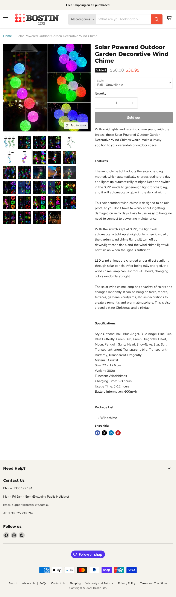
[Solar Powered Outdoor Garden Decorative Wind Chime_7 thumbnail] (55, 157)
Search (13, 583)
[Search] (156, 19)
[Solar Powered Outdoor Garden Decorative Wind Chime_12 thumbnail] (40, 157)
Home (7, 36)
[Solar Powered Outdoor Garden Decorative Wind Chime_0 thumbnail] (10, 142)
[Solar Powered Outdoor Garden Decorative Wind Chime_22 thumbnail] (70, 202)
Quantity (100, 93)
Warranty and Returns (99, 583)
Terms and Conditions (153, 583)
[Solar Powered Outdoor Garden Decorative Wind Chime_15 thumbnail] (40, 187)
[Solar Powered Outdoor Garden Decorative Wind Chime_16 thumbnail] (55, 187)
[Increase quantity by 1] (132, 103)
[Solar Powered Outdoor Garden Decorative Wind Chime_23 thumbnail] (10, 217)
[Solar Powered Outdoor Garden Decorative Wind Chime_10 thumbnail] (55, 172)
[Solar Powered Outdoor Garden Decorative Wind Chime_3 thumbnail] (10, 157)
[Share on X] (104, 432)
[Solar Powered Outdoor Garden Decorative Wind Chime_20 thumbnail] (40, 202)
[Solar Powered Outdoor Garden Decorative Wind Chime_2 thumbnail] (70, 142)
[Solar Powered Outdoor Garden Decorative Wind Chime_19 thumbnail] (25, 202)
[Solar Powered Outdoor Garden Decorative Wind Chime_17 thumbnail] (70, 187)
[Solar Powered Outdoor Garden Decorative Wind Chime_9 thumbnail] (40, 172)
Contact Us (58, 583)
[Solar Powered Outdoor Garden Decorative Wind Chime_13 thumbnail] (10, 187)
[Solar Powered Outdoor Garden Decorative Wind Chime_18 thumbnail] (10, 202)
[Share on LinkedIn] (111, 432)
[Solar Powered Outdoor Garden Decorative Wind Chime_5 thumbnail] (10, 172)
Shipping (75, 583)
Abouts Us (28, 583)
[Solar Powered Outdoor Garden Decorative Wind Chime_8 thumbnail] (55, 217)
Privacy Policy (126, 583)
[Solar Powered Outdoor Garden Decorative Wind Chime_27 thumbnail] (25, 142)
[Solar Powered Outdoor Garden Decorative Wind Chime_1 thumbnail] (25, 157)
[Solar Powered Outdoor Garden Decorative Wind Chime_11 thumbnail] (70, 172)
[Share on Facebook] (97, 432)
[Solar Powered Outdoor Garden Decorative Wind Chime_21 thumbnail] (55, 202)
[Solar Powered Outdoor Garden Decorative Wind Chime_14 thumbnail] (25, 187)
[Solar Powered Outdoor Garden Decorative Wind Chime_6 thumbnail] (25, 172)
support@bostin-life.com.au (30, 505)
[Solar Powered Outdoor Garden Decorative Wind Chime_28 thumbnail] (55, 142)
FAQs (43, 583)
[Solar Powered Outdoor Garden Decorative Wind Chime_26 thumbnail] (40, 142)
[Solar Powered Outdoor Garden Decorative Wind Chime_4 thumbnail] (70, 157)
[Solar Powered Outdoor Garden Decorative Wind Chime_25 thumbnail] (40, 217)
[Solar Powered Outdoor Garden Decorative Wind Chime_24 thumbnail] (25, 217)
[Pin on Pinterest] (118, 432)
